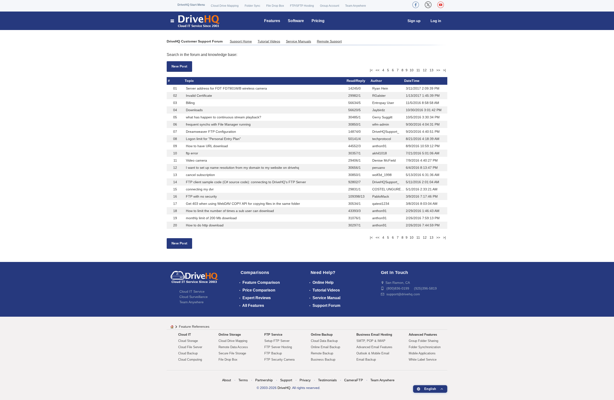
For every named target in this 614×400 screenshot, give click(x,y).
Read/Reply (356, 81)
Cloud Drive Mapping (225, 5)
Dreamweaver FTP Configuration (211, 131)
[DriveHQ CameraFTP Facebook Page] (415, 5)
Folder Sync (252, 5)
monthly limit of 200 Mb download (211, 218)
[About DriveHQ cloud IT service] (194, 279)
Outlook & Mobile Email (372, 353)
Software (296, 21)
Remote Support (329, 41)
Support (286, 380)
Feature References (194, 326)
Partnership (264, 380)
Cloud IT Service (192, 291)
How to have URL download (207, 146)
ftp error (192, 153)
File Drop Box (275, 5)
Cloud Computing (190, 359)
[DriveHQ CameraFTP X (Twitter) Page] (428, 5)
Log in (436, 21)
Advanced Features (423, 334)
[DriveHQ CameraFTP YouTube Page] (440, 5)
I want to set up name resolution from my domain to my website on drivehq (242, 168)
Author (376, 81)
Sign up (413, 21)
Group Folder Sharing (423, 341)
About (226, 380)
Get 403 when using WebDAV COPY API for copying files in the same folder (243, 204)
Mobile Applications (422, 353)
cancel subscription (200, 175)
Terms (243, 380)
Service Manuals (298, 41)
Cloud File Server (190, 347)
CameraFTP (353, 380)
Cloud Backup (188, 353)
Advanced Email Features (374, 347)
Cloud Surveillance (193, 297)
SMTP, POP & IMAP (370, 341)
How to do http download (205, 225)
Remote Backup (322, 353)
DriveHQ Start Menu (191, 4)
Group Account (329, 5)
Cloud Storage (188, 341)
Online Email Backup (325, 347)
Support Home (241, 41)
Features (272, 21)
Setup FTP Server (276, 341)
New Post (179, 66)
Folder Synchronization (425, 347)
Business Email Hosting (374, 334)
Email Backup (366, 359)
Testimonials (327, 380)
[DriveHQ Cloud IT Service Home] (195, 21)
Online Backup (322, 334)
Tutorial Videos (269, 41)
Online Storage (229, 334)
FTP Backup (273, 353)
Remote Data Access (233, 347)
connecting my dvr (200, 189)
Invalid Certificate (199, 95)
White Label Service (423, 359)
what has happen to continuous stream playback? (223, 117)
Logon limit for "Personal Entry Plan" (213, 139)
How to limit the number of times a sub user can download (230, 211)
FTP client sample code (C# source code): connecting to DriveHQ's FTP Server (246, 182)
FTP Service (273, 334)
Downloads (194, 110)
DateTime (411, 81)
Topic (189, 81)
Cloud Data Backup (324, 341)
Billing (190, 103)
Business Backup (323, 359)
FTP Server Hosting (278, 347)
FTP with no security (201, 196)
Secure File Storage (232, 353)
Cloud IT (184, 334)
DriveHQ (283, 388)
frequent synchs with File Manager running (218, 124)
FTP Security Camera (279, 359)
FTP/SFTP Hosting (302, 5)
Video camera (196, 160)
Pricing (318, 21)
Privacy (305, 380)
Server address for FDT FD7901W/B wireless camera (226, 88)
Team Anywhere (355, 5)
